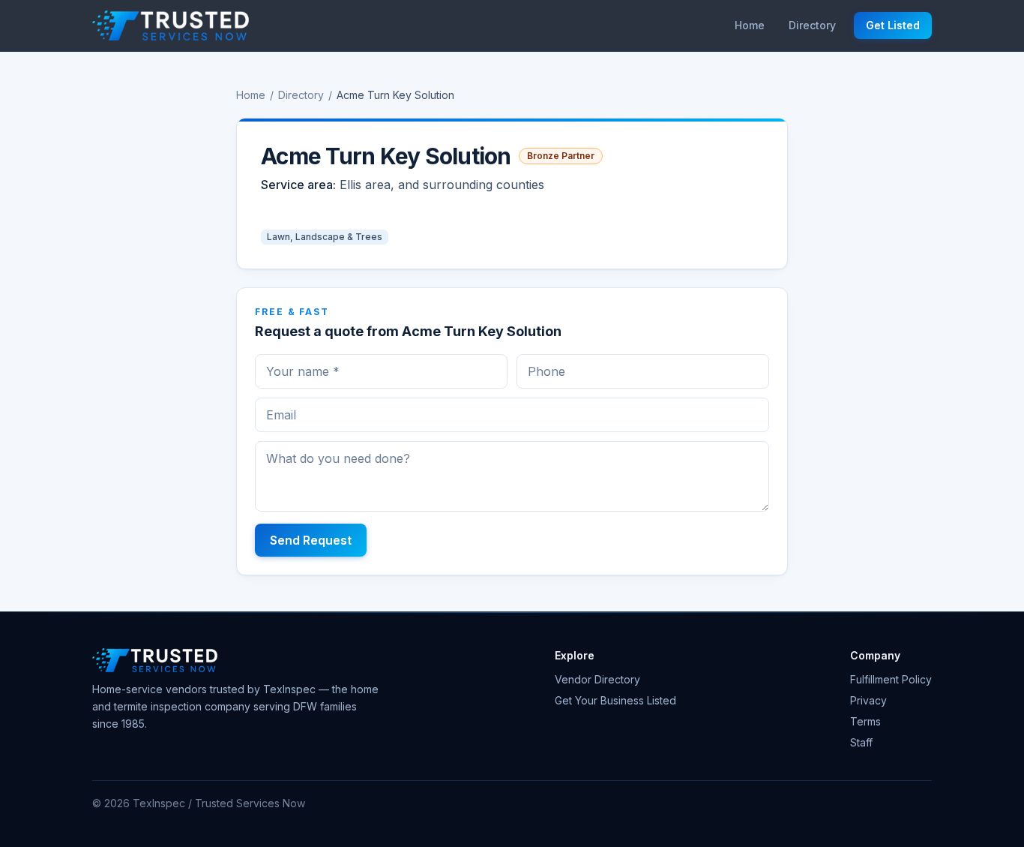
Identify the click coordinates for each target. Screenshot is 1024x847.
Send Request (311, 540)
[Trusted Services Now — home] (170, 26)
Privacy (868, 700)
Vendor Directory (597, 679)
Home (750, 25)
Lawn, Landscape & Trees (324, 236)
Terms (865, 721)
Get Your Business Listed (615, 700)
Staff (861, 742)
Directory (812, 25)
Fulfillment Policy (891, 679)
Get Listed (893, 25)
